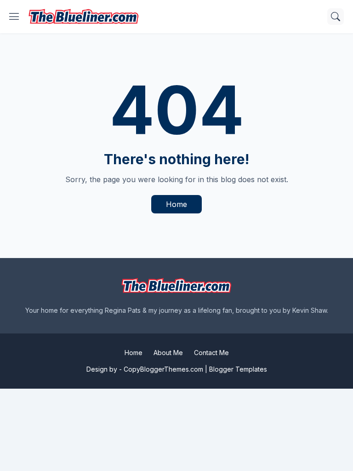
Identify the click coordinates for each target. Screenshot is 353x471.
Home (176, 204)
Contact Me (211, 352)
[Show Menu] (14, 16)
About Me (168, 352)
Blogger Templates (238, 369)
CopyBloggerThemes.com (163, 369)
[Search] (335, 16)
